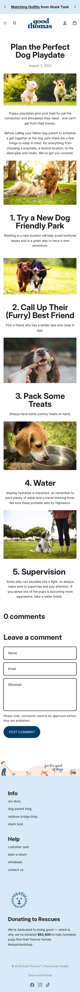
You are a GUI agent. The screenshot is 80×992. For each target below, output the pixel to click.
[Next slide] (75, 7)
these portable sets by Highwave (46, 503)
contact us (15, 870)
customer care (18, 847)
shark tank (15, 824)
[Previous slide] (5, 7)
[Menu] (5, 23)
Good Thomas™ (32, 966)
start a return (17, 854)
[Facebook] (32, 985)
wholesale (15, 862)
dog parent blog (20, 809)
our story (14, 801)
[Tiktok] (47, 985)
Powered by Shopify (56, 966)
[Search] (15, 23)
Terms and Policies (40, 975)
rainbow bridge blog (22, 816)
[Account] (65, 23)
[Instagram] (40, 985)
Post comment (22, 732)
